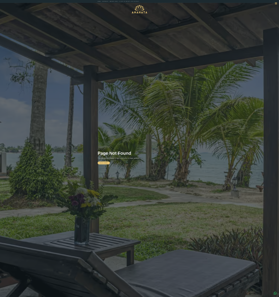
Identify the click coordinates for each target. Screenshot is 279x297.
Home (99, 1)
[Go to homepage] (139, 9)
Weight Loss (114, 1)
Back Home (104, 162)
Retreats (105, 1)
